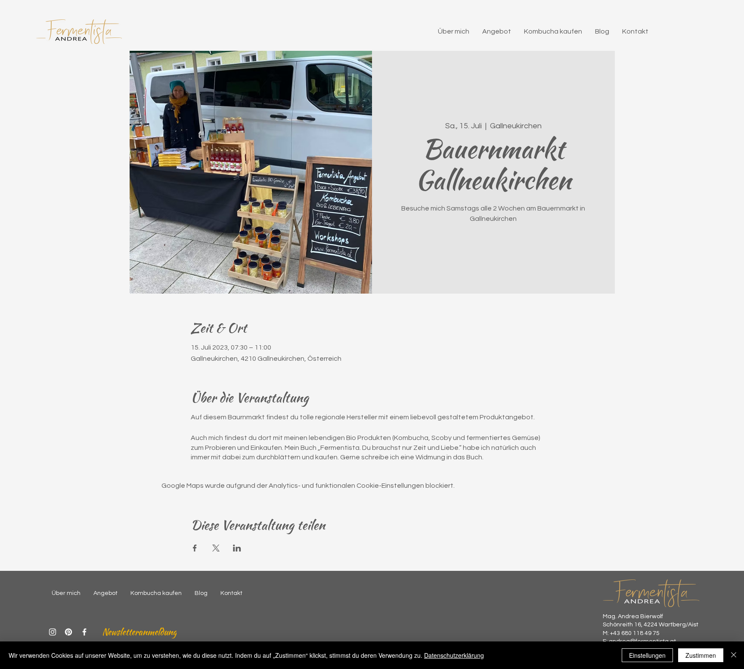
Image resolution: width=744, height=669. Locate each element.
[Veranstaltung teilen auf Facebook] (195, 548)
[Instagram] (52, 632)
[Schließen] (733, 655)
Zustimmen (700, 655)
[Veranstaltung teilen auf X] (216, 548)
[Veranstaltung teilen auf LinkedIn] (237, 548)
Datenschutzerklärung (454, 655)
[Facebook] (84, 632)
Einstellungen (647, 655)
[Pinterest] (68, 632)
